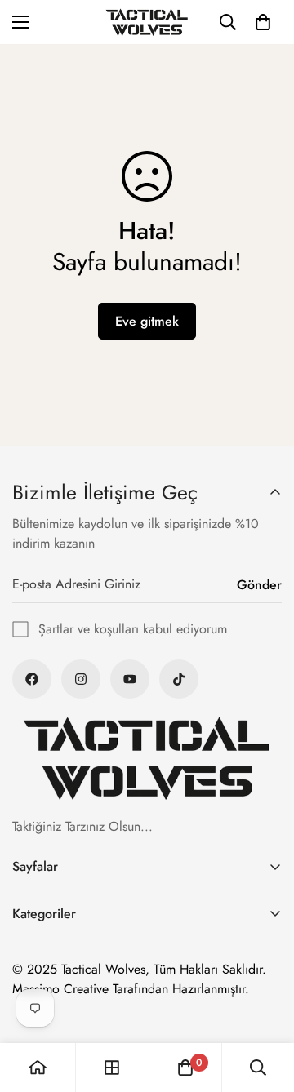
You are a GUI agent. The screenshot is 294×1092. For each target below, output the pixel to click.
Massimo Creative (60, 988)
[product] (37, 1067)
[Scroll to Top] (264, 1005)
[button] (263, 22)
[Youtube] (129, 679)
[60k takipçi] (80, 679)
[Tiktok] (178, 679)
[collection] (112, 1067)
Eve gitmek (147, 321)
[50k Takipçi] (31, 679)
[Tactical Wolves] (147, 22)
